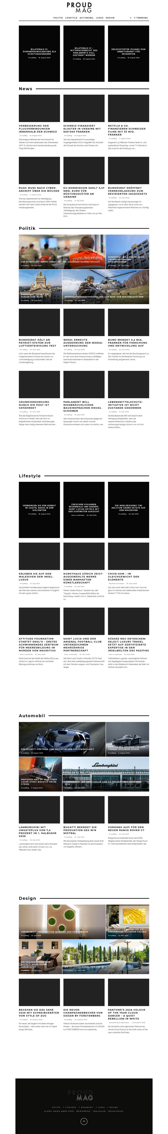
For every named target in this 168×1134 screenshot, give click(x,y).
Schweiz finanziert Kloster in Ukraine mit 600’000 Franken (82, 128)
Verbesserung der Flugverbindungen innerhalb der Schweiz (38, 128)
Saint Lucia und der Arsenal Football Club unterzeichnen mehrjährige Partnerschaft (82, 644)
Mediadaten (83, 1111)
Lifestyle (71, 18)
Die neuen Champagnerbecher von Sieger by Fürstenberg (83, 1012)
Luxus (100, 18)
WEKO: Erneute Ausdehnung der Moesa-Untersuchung (83, 342)
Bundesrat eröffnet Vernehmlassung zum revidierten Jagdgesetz (127, 191)
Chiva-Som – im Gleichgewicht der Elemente (123, 576)
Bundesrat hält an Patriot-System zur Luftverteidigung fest (37, 342)
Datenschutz (116, 1111)
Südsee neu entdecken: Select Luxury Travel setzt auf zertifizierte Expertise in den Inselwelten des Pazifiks (128, 644)
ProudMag (24, 135)
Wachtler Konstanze (116, 583)
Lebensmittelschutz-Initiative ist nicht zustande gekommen (125, 405)
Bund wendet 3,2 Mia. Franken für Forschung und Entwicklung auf (127, 342)
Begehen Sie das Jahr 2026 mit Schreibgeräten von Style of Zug (39, 1012)
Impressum (99, 1111)
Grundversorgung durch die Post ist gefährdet (34, 405)
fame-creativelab (26, 654)
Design (110, 18)
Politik (58, 18)
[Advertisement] (84, 453)
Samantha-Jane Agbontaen (119, 1022)
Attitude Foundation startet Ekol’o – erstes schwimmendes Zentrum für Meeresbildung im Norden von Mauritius (39, 644)
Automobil (87, 18)
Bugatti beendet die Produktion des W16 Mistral (80, 830)
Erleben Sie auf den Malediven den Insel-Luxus (36, 576)
